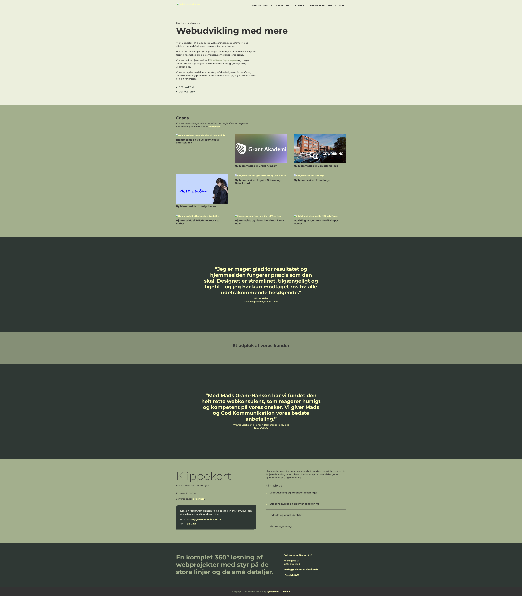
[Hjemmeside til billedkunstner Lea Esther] (202, 216)
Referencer (317, 5)
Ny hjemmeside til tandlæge (312, 180)
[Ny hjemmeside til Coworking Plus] (320, 148)
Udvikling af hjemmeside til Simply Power (316, 222)
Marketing (282, 5)
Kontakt (340, 5)
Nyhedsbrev (272, 591)
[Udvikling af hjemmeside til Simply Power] (320, 216)
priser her (198, 499)
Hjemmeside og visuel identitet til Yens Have (260, 222)
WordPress (215, 60)
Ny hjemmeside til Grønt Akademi (256, 165)
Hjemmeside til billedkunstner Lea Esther (198, 222)
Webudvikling (260, 5)
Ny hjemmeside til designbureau (196, 206)
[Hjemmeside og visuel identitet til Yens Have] (261, 216)
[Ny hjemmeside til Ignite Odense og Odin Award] (261, 175)
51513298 (192, 523)
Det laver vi (186, 87)
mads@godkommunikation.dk (204, 519)
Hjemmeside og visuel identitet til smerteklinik (197, 141)
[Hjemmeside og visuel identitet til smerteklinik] (202, 135)
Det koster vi (187, 91)
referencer (214, 126)
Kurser (299, 5)
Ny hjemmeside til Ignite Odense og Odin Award (258, 182)
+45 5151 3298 (291, 575)
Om (330, 5)
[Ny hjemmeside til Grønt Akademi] (261, 148)
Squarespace (230, 60)
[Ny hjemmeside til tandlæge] (320, 175)
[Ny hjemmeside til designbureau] (202, 189)
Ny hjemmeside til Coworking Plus (316, 165)
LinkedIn (285, 591)
